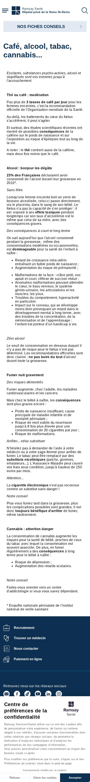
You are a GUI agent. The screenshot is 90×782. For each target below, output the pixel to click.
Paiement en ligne (28, 659)
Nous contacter (26, 648)
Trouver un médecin (30, 638)
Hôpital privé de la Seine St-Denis (46, 12)
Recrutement (24, 628)
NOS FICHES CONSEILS (41, 26)
